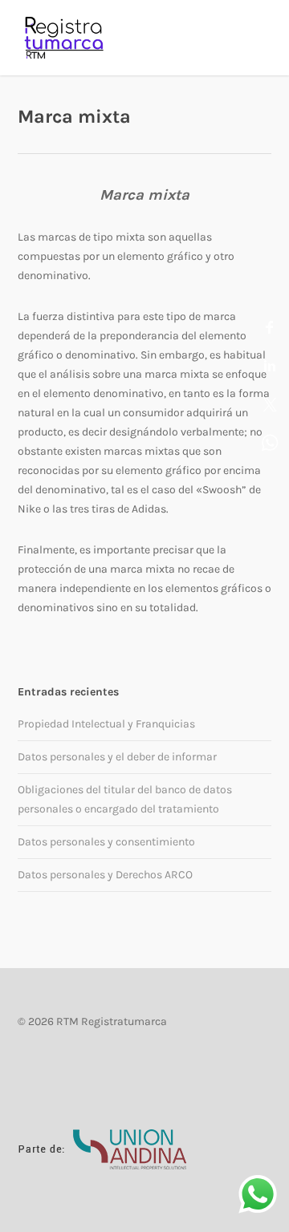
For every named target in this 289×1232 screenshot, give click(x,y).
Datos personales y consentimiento (106, 842)
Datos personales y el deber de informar (117, 757)
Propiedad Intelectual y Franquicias (106, 724)
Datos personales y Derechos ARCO (105, 874)
